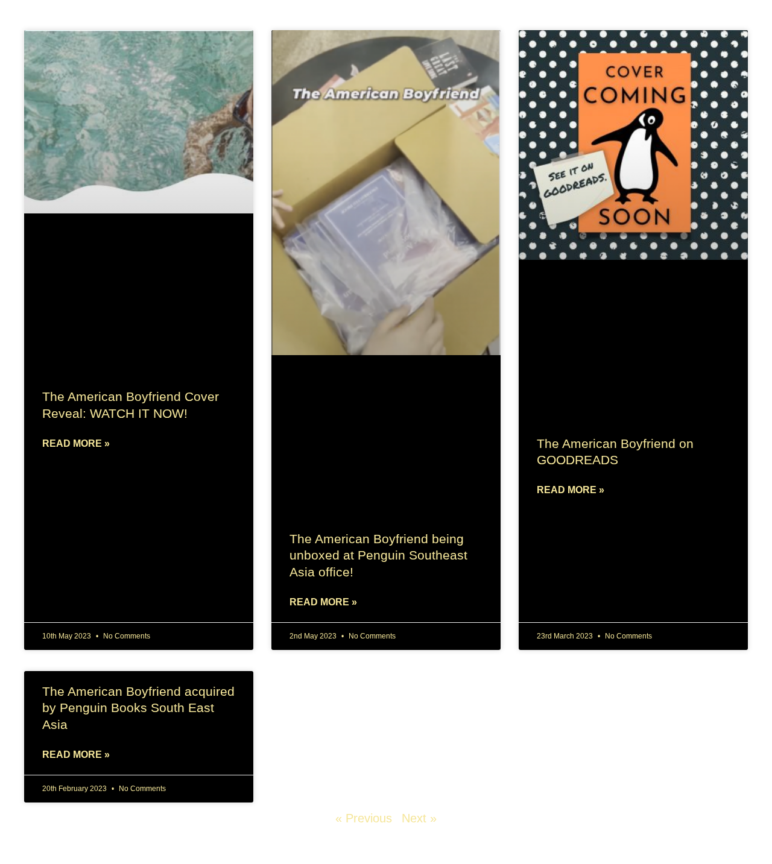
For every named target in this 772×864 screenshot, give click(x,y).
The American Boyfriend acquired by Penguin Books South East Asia (138, 707)
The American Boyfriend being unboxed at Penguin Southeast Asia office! (378, 555)
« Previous (363, 818)
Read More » (76, 443)
